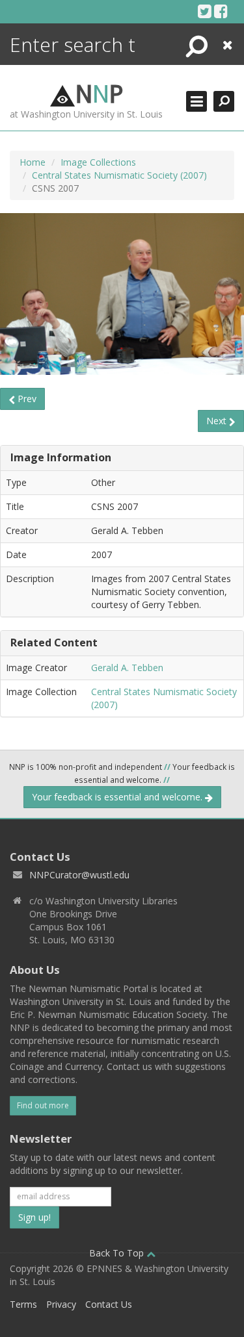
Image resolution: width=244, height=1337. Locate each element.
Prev (25, 398)
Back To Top (117, 1253)
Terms (23, 1304)
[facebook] (221, 11)
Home (33, 162)
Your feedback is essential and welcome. (118, 797)
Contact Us (108, 1304)
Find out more (43, 1105)
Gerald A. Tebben (127, 667)
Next (217, 420)
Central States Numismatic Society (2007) (119, 175)
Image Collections (98, 162)
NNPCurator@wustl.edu (79, 875)
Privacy (61, 1304)
